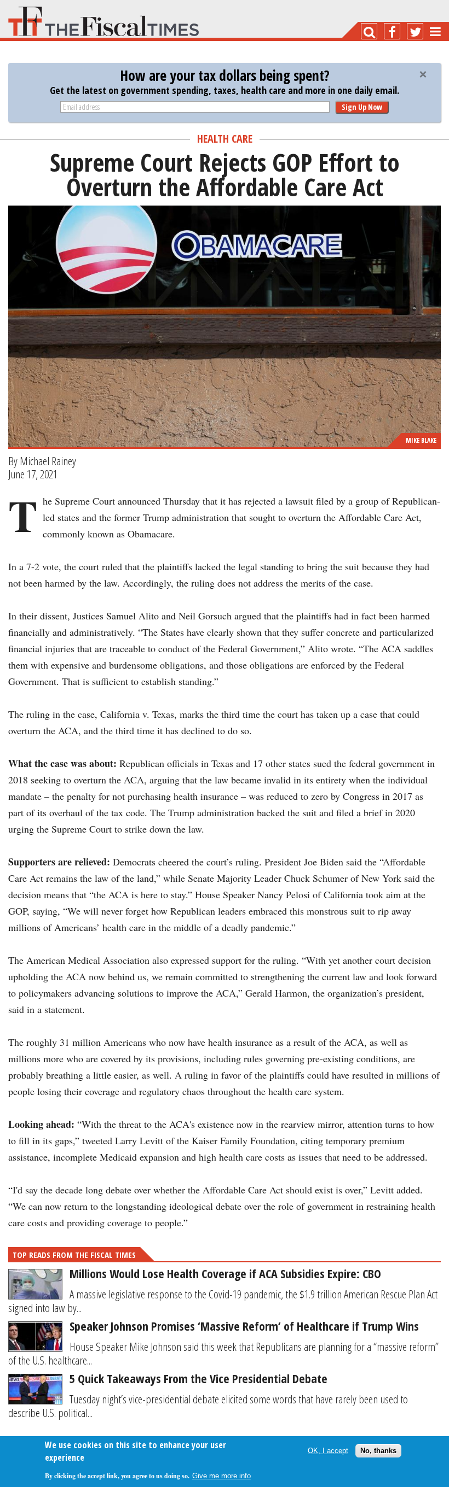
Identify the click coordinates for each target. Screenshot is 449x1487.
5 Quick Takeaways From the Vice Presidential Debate (198, 1378)
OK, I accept (328, 1451)
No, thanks (378, 1451)
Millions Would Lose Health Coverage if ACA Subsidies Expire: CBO (225, 1273)
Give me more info (221, 1476)
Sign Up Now (362, 107)
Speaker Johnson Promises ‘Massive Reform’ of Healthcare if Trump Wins (244, 1326)
